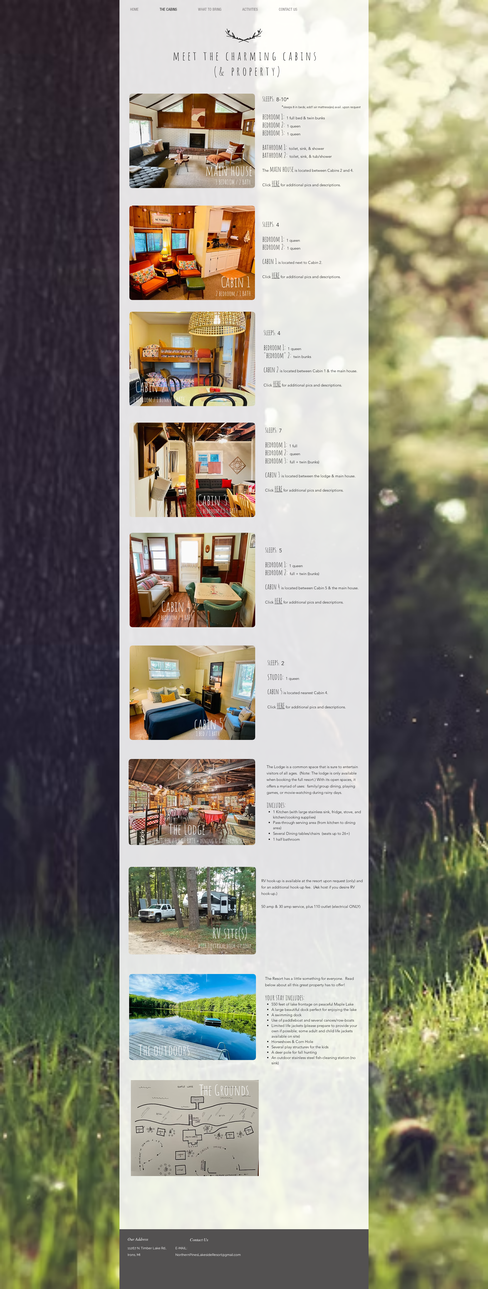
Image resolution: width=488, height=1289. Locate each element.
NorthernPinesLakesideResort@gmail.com (208, 1255)
